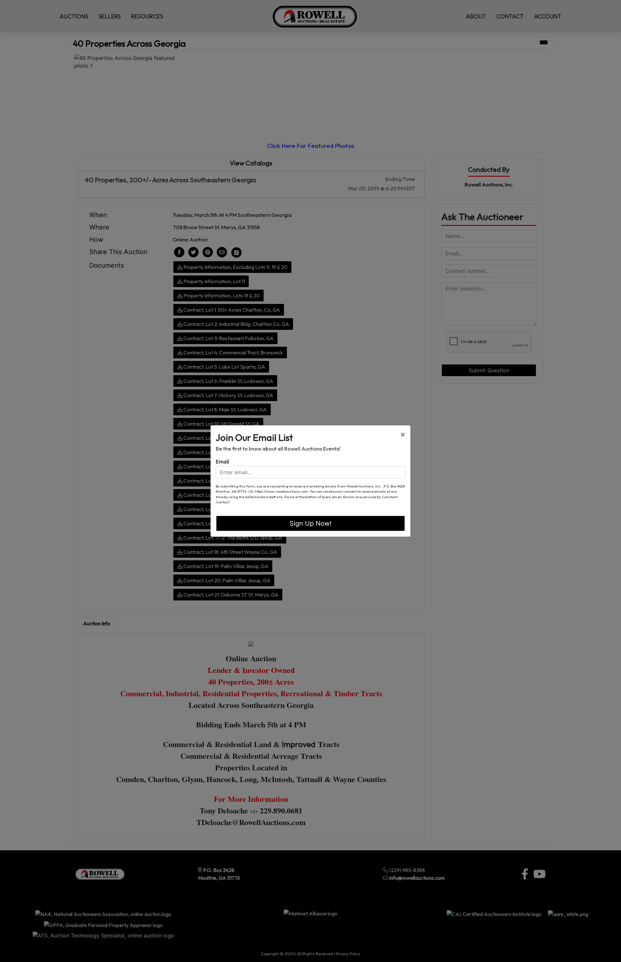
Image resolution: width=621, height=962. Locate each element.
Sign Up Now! (310, 523)
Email (222, 461)
